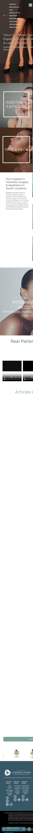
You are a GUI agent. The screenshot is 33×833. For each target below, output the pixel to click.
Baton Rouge (17, 203)
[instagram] (7, 801)
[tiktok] (11, 804)
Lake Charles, (13, 205)
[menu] (30, 5)
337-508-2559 (25, 792)
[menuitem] (13, 4)
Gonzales (24, 203)
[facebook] (7, 798)
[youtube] (7, 804)
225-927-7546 (9, 794)
